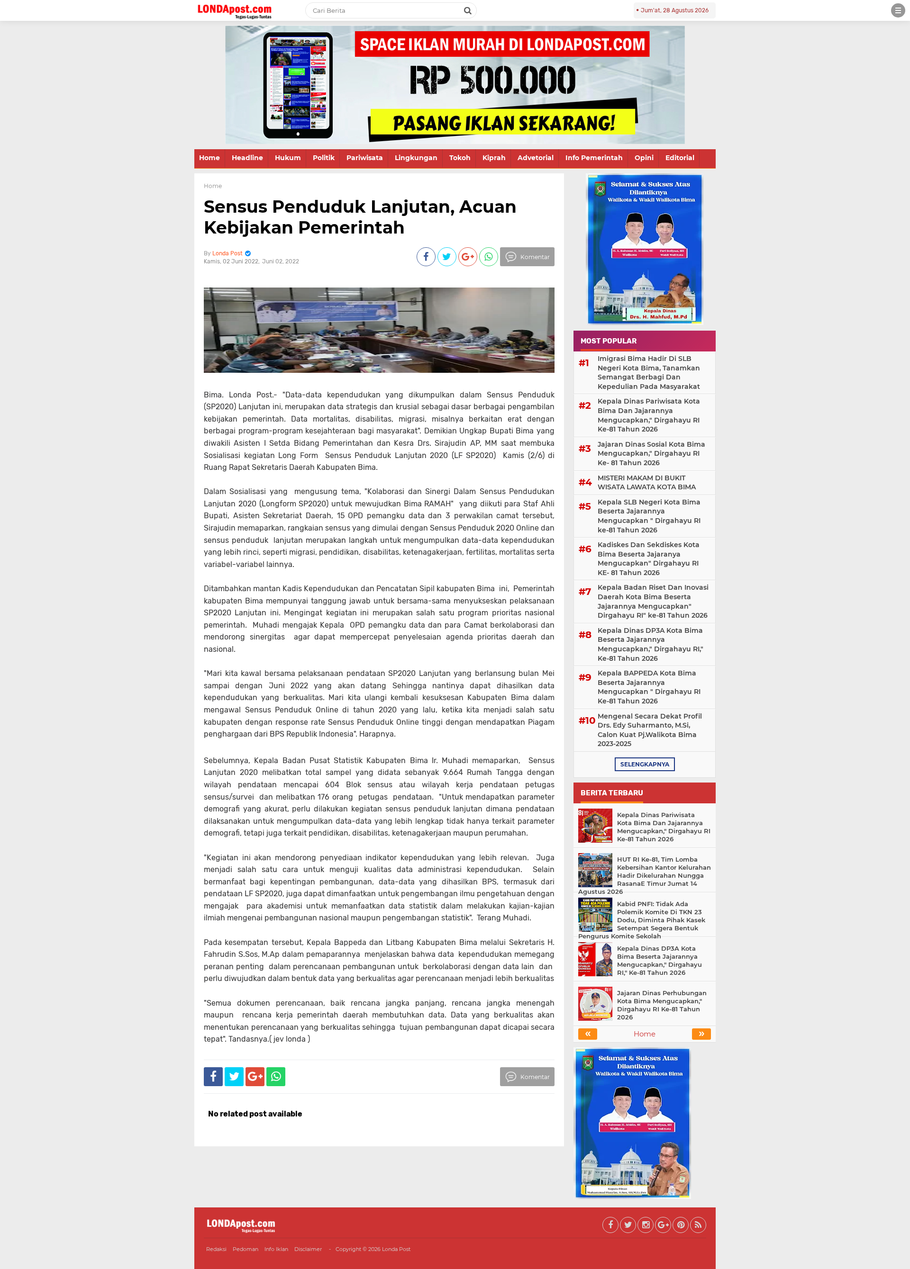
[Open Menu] (898, 10)
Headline (247, 157)
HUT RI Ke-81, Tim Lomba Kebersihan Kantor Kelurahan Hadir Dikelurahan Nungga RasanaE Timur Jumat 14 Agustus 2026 (644, 875)
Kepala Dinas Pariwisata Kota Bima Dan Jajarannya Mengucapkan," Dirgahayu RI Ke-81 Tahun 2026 (649, 415)
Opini (644, 157)
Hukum (288, 157)
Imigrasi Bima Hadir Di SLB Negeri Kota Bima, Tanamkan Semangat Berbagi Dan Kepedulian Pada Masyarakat (649, 372)
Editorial (679, 157)
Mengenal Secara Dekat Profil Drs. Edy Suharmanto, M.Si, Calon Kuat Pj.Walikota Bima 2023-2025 (650, 730)
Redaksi (216, 1249)
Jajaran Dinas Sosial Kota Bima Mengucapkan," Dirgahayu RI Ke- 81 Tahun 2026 (651, 453)
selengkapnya (644, 764)
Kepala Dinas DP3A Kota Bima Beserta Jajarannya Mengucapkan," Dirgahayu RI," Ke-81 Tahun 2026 (650, 644)
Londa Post (396, 1249)
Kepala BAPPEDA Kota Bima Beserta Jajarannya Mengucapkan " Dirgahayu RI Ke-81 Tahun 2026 (649, 687)
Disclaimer (308, 1249)
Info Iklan (276, 1249)
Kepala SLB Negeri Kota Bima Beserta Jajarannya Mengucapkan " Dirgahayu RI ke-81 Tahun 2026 (649, 516)
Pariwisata (364, 157)
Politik (324, 157)
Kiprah (494, 157)
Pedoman (245, 1249)
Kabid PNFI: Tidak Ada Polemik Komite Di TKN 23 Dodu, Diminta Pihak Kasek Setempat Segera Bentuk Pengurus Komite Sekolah (641, 920)
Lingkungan (416, 157)
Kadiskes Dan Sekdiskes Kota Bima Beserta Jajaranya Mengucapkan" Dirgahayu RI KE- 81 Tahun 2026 (649, 558)
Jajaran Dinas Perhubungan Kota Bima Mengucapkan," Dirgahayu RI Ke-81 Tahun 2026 (662, 1005)
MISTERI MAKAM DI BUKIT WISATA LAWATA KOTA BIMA (647, 483)
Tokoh (460, 157)
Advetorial (536, 157)
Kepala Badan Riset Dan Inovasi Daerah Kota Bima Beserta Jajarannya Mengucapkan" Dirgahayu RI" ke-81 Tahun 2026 (653, 601)
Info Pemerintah (594, 157)
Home (209, 157)
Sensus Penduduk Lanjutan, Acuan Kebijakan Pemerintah (360, 216)
